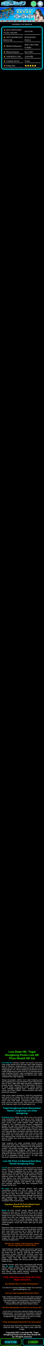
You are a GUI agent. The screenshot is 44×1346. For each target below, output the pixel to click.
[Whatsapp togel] (33, 6)
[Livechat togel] (40, 6)
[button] (40, 3)
